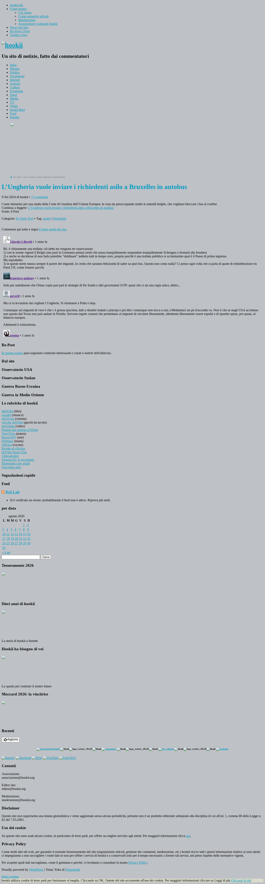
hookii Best (17, 109)
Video (14, 106)
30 (28, 543)
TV (12, 102)
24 (4, 543)
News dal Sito (19, 27)
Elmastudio (72, 869)
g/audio (6, 415)
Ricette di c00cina (13, 448)
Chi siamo (24, 12)
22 (24, 538)
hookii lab (16, 5)
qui (188, 836)
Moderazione (26, 20)
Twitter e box (18, 35)
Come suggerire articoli (33, 16)
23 (28, 538)
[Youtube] (50, 758)
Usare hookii (18, 9)
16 (28, 534)
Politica (15, 72)
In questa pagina (12, 353)
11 (8, 534)
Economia (16, 91)
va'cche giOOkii (12, 422)
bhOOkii (7, 411)
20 (16, 538)
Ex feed (21, 218)
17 (4, 538)
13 (16, 534)
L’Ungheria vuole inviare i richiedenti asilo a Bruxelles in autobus (71, 207)
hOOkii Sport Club (14, 452)
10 (4, 534)
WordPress (36, 869)
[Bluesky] (8, 758)
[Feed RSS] (67, 758)
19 (12, 538)
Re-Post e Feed (20, 31)
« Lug (6, 552)
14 (20, 534)
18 (8, 538)
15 (24, 534)
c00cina (7, 445)
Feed (13, 113)
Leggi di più (243, 880)
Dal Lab (13, 492)
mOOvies (8, 418)
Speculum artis (11, 467)
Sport (13, 95)
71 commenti (39, 197)
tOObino (7, 441)
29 (24, 543)
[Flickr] (37, 758)
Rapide (14, 117)
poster (47, 218)
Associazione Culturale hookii (38, 23)
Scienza (15, 83)
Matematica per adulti (16, 463)
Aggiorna (12, 739)
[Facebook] (23, 758)
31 (4, 548)
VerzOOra (8, 433)
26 (12, 543)
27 (16, 543)
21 (20, 538)
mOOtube (8, 426)
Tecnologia (17, 76)
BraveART (9, 437)
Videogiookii (10, 456)
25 (8, 543)
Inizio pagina (10, 876)
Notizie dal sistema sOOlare (20, 430)
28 (20, 543)
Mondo (14, 68)
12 (12, 534)
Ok (233, 880)
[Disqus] (132, 286)
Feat (30, 218)
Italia (13, 65)
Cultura (15, 87)
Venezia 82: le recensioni (18, 459)
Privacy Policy (137, 862)
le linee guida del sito (52, 229)
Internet (15, 80)
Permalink (59, 218)
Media (14, 98)
